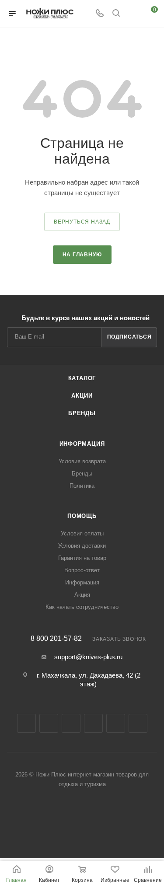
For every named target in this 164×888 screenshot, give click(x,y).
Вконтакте (26, 723)
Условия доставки (82, 545)
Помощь (82, 516)
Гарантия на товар (82, 558)
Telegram (71, 723)
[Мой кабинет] (132, 13)
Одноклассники (115, 723)
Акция (82, 594)
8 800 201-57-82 (56, 638)
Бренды (82, 413)
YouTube (93, 723)
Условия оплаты (82, 533)
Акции (82, 395)
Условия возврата (82, 461)
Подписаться (129, 337)
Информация (82, 444)
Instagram (48, 723)
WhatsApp (138, 723)
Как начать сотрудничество (82, 607)
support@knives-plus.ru (88, 657)
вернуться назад (82, 222)
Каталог (82, 378)
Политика (82, 485)
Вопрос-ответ (82, 570)
